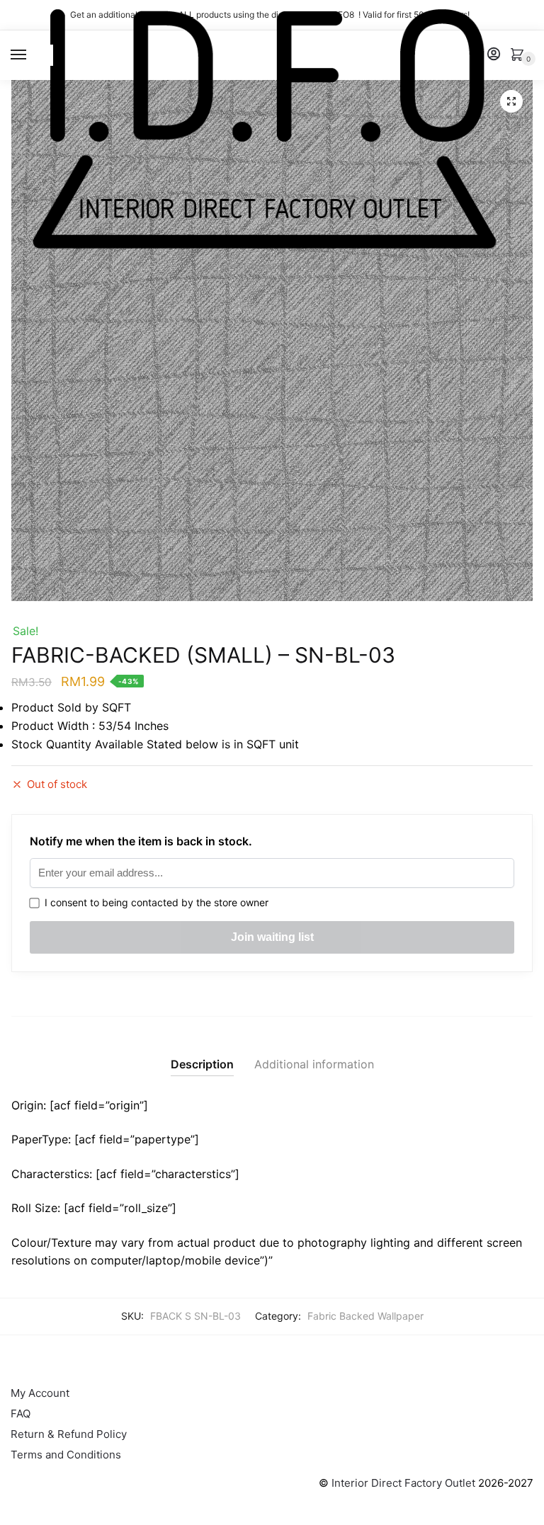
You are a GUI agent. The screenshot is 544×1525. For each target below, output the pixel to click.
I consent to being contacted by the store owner (153, 902)
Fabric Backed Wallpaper (365, 1316)
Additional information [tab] (314, 1064)
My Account (40, 1393)
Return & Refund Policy (69, 1434)
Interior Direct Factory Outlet (403, 1483)
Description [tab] (202, 1064)
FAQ (20, 1413)
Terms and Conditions (66, 1454)
